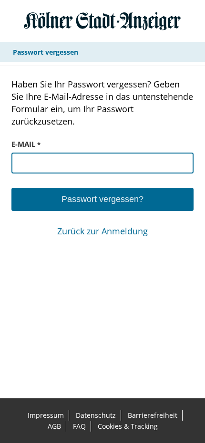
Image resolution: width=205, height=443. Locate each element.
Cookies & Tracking (128, 426)
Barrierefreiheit (152, 415)
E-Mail (26, 144)
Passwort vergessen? (103, 199)
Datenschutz (96, 415)
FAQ (79, 426)
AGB (54, 426)
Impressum (46, 415)
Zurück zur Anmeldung (102, 231)
